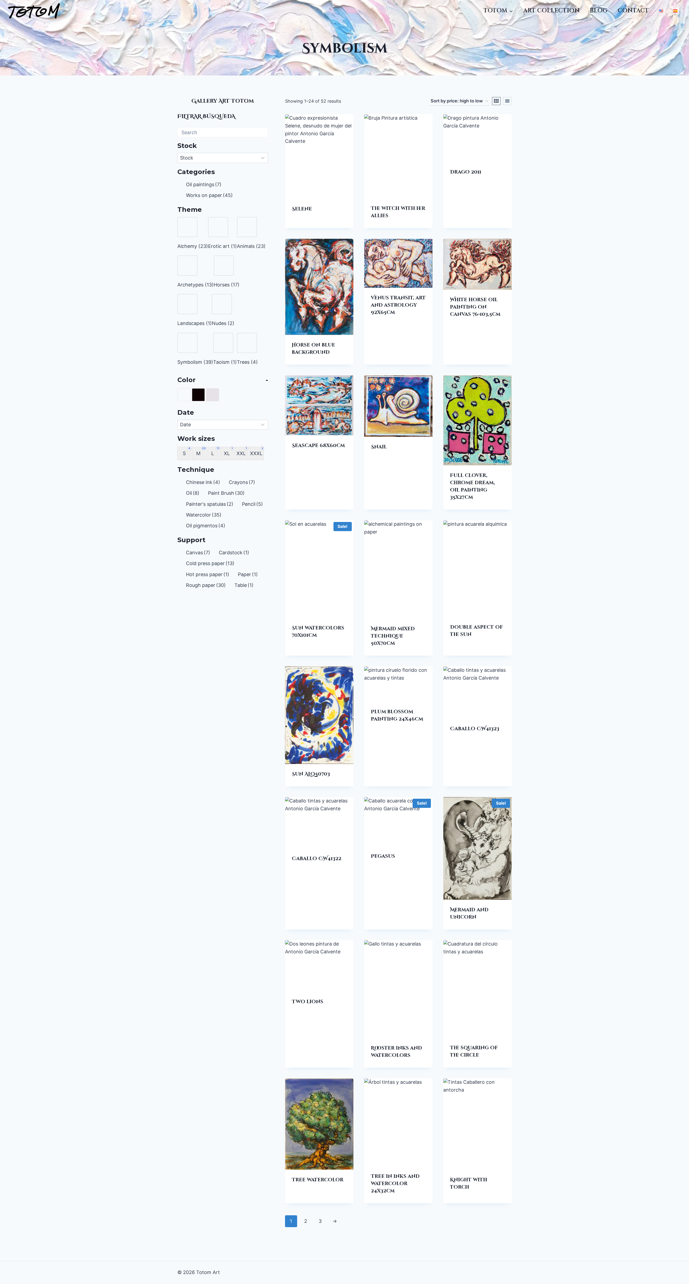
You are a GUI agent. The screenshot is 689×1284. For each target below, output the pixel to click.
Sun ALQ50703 (311, 774)
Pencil (252, 504)
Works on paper (209, 195)
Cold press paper (210, 563)
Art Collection (551, 11)
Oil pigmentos (205, 525)
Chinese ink (203, 482)
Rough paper (206, 585)
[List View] (507, 101)
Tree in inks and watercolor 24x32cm (395, 1183)
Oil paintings (204, 184)
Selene (302, 209)
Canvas (198, 552)
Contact (633, 11)
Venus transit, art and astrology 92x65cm (398, 305)
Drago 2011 (465, 172)
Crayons (242, 482)
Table (244, 585)
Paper (248, 574)
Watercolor (204, 515)
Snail (379, 447)
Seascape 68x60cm (318, 445)
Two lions (307, 1001)
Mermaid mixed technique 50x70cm (393, 636)
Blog (598, 11)
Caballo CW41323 (474, 728)
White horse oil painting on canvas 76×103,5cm (475, 307)
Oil (192, 493)
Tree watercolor (317, 1179)
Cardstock (234, 552)
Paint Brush (226, 493)
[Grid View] (496, 101)
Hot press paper (207, 574)
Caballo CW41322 (316, 858)
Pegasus (383, 856)
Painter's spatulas (209, 504)
